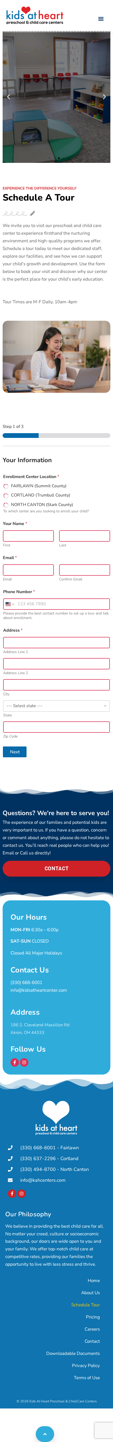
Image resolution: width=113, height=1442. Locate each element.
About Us (90, 1293)
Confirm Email (70, 579)
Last (62, 545)
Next (15, 752)
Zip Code (10, 736)
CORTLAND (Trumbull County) (40, 495)
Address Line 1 (15, 652)
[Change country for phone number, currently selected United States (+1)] (9, 604)
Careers (92, 1329)
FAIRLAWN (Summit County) (38, 486)
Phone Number (19, 591)
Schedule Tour (85, 1305)
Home (94, 1281)
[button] (100, 18)
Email (7, 579)
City (6, 694)
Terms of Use (87, 1378)
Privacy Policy (86, 1366)
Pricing (93, 1317)
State (7, 715)
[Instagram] (24, 1062)
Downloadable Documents (73, 1353)
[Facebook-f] (15, 1062)
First (6, 545)
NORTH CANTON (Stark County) (42, 505)
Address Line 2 (15, 673)
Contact (92, 1341)
